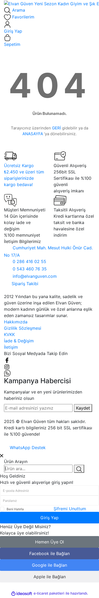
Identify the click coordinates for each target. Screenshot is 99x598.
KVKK (9, 334)
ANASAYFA (32, 133)
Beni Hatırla (15, 509)
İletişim (11, 347)
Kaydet (83, 408)
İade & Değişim (19, 340)
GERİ (56, 127)
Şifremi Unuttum (70, 508)
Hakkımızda (15, 321)
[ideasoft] (21, 593)
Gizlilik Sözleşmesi (22, 328)
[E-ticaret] (49, 593)
